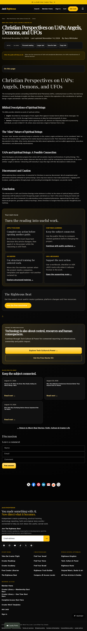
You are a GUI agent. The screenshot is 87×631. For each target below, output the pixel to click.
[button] (3, 316)
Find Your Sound (40, 556)
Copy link (63, 45)
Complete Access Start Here (13, 600)
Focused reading (27, 45)
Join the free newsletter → (18, 305)
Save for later (52, 45)
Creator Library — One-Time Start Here (15, 595)
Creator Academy (8, 566)
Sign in (58, 9)
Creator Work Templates (11, 605)
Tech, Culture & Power (70, 561)
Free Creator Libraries (10, 570)
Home (3, 18)
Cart (64, 9)
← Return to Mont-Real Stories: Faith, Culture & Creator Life (43, 428)
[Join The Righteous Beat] (47, 538)
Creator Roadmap (8, 561)
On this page (9, 69)
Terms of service (28, 628)
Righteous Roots (67, 566)
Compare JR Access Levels (44, 575)
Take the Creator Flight (11, 556)
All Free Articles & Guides (71, 575)
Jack (9, 9)
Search (36, 9)
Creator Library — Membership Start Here (16, 591)
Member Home (47, 9)
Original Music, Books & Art (72, 570)
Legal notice (79, 628)
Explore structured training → (20, 280)
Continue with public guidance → (61, 246)
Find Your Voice (40, 561)
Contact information (53, 628)
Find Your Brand (40, 566)
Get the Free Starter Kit (43, 358)
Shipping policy (40, 628)
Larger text (40, 45)
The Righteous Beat (9, 575)
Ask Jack (73, 9)
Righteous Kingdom (68, 556)
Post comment (9, 465)
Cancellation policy (67, 628)
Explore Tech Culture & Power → (43, 350)
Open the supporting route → (59, 274)
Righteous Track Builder (43, 570)
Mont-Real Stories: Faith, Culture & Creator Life (18, 18)
